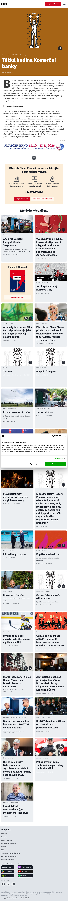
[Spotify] (25, 875)
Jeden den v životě (41, 408)
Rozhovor (38, 758)
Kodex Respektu (6, 840)
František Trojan (7, 604)
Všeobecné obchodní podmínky (11, 853)
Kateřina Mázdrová (41, 772)
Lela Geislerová (7, 375)
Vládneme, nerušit (15, 717)
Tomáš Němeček (7, 72)
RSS (2, 850)
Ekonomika (6, 55)
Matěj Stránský (7, 254)
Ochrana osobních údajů (9, 856)
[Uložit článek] (60, 48)
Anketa (38, 490)
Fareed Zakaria (40, 605)
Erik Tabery (6, 421)
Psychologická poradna (42, 632)
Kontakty (4, 837)
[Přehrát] (59, 230)
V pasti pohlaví (40, 717)
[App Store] (7, 867)
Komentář (41, 591)
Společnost (39, 673)
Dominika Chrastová (41, 649)
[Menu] (64, 4)
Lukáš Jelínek (6, 816)
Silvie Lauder (39, 731)
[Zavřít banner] (65, 436)
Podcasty (7, 673)
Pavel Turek (6, 340)
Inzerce (3, 847)
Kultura (38, 235)
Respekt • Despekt (41, 367)
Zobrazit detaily (58, 458)
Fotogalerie (6, 235)
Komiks (5, 367)
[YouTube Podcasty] (25, 871)
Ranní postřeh (9, 802)
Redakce (4, 834)
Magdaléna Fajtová (41, 693)
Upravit (32, 464)
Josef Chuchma (40, 563)
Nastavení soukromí (7, 860)
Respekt (38, 375)
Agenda (5, 550)
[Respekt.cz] (4, 4)
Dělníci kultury (14, 673)
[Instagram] (13, 886)
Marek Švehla (6, 646)
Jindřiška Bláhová (41, 343)
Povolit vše (55, 464)
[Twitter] (8, 886)
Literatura (39, 282)
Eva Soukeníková (7, 731)
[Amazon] (7, 875)
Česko (4, 632)
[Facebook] (3, 886)
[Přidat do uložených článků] (30, 230)
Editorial (7, 408)
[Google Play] (7, 871)
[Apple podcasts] (25, 867)
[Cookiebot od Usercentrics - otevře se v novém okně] (53, 436)
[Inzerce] (34, 147)
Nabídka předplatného (8, 843)
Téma (4, 591)
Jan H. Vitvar (39, 258)
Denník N (50, 649)
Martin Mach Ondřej (17, 375)
